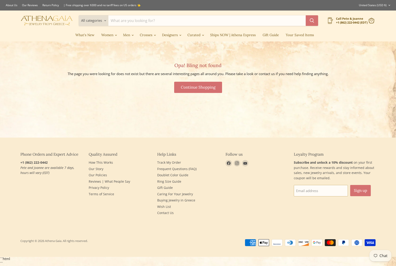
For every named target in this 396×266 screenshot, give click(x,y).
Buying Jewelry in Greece (176, 200)
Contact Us (165, 213)
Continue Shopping (198, 87)
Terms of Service (101, 194)
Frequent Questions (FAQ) (177, 169)
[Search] (312, 20)
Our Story (96, 169)
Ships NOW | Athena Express (233, 35)
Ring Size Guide (169, 181)
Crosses (146, 35)
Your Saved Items (300, 35)
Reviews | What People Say (109, 181)
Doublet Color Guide (172, 175)
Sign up (360, 190)
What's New (84, 35)
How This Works (101, 162)
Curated (194, 35)
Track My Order (169, 162)
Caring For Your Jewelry (175, 194)
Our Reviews (30, 5)
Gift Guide (271, 35)
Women (107, 35)
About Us (11, 5)
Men (127, 35)
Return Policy (50, 5)
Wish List (164, 206)
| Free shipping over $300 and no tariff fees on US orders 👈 (101, 5)
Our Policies (98, 175)
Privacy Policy (99, 187)
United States (373, 5)
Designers (170, 35)
